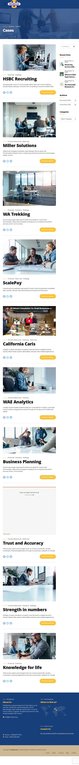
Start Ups (25, 141)
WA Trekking (16, 214)
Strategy (18, 75)
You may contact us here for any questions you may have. (57, 733)
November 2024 (65, 100)
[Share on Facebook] (4, 92)
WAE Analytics (18, 402)
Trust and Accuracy (23, 543)
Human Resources (14, 141)
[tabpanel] (29, 119)
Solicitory (18, 210)
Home (11, 26)
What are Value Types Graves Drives (70, 76)
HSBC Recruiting (20, 79)
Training (61, 753)
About (54, 753)
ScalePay (12, 283)
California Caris (19, 344)
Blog (67, 753)
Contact (73, 753)
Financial (11, 75)
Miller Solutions (19, 145)
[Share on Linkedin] (11, 92)
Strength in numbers (25, 609)
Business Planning (22, 461)
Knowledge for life (22, 667)
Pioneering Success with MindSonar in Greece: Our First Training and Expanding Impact (70, 66)
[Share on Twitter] (7, 92)
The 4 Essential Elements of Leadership (70, 86)
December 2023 (65, 104)
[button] (6, 120)
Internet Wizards (41, 749)
